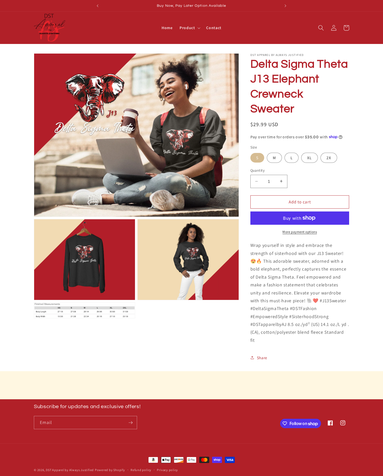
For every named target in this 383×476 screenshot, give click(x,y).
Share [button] (262, 357)
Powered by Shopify (110, 470)
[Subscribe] (130, 422)
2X (328, 157)
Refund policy (141, 470)
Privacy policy (167, 470)
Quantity (257, 170)
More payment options (299, 231)
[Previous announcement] (97, 5)
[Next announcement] (285, 5)
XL (309, 157)
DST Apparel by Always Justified (70, 470)
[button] (189, 28)
